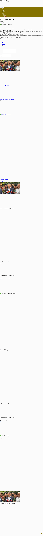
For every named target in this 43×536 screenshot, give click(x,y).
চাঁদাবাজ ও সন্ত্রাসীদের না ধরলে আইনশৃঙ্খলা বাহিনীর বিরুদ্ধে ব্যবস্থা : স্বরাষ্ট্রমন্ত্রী (7, 503)
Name (1, 54)
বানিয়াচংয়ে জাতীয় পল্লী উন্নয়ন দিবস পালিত (4, 350)
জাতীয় (0, 18)
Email (1, 55)
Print (2, 45)
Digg (2, 42)
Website (1, 56)
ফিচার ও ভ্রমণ (4, 15)
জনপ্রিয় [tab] (2, 181)
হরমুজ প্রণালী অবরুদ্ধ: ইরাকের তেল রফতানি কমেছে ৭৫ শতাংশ (6, 261)
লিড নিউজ (2, 18)
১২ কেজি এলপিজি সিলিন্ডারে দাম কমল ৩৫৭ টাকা (4, 179)
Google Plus (3, 44)
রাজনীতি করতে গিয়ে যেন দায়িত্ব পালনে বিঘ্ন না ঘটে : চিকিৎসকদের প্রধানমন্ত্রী (7, 99)
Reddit (2, 43)
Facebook (3, 41)
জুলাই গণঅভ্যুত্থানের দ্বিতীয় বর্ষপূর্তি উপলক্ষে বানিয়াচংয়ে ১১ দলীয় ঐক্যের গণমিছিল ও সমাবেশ (9, 294)
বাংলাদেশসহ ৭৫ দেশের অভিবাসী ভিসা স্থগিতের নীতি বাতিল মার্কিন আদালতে (6, 85)
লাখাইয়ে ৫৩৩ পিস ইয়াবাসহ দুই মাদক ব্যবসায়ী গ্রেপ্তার (5, 278)
